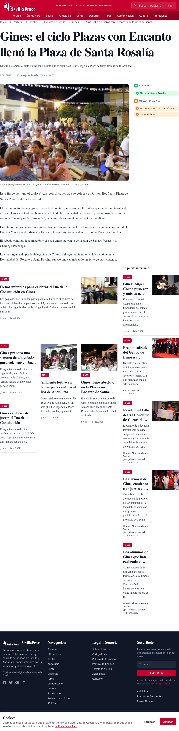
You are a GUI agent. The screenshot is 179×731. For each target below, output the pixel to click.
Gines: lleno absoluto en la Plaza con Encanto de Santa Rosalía (97, 389)
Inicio (3, 22)
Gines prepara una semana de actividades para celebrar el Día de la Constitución (17, 360)
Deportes (94, 15)
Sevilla (49, 15)
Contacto (97, 678)
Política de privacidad (160, 683)
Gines (75, 22)
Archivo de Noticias (59, 698)
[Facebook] (4, 682)
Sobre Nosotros (101, 649)
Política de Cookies (103, 664)
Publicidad (143, 691)
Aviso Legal (98, 673)
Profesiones (160, 15)
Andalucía (65, 15)
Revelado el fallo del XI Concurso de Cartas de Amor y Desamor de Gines (136, 422)
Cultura (143, 15)
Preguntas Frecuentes (150, 696)
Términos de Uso (102, 668)
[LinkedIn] (23, 682)
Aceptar (168, 721)
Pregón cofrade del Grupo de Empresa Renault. (135, 355)
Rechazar (149, 721)
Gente (79, 15)
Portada (16, 15)
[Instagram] (17, 682)
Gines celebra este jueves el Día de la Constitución (14, 417)
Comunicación (125, 15)
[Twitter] (11, 682)
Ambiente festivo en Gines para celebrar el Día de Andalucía (58, 387)
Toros (108, 15)
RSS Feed (53, 703)
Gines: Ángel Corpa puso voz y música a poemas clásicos (135, 291)
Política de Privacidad (104, 659)
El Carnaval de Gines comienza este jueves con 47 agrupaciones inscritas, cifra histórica (136, 491)
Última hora (33, 15)
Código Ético (99, 654)
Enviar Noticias (146, 701)
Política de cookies (66, 726)
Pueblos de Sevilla (54, 22)
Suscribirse (156, 672)
